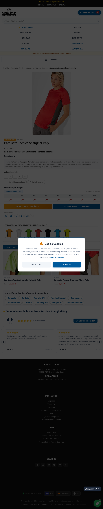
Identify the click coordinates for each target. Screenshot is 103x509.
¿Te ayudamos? (92, 489)
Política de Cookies (57, 257)
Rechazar (36, 265)
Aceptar (67, 265)
